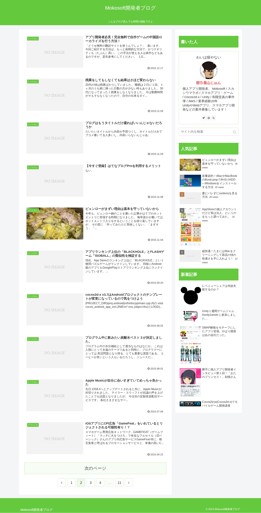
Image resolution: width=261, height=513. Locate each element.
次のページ (95, 468)
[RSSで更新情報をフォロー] (213, 118)
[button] (235, 132)
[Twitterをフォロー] (204, 118)
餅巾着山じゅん (208, 83)
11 (119, 483)
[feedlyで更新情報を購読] (208, 118)
